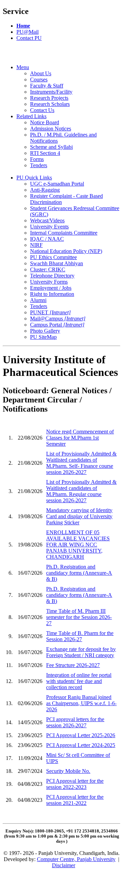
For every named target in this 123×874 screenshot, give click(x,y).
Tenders (38, 165)
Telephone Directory (52, 276)
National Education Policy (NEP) (66, 251)
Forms (37, 159)
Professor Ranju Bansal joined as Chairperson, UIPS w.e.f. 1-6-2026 (81, 703)
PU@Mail (27, 32)
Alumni (38, 300)
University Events (49, 226)
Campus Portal (57, 325)
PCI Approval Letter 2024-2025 (80, 745)
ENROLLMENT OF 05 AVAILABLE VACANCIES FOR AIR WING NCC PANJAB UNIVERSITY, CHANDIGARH (78, 544)
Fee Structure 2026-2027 (73, 665)
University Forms (49, 282)
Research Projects (49, 98)
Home (23, 26)
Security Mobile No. (68, 771)
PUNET (50, 312)
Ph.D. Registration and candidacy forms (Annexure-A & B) (79, 573)
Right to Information (52, 294)
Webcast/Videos (47, 220)
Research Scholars (50, 104)
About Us (40, 73)
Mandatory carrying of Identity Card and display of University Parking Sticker (79, 516)
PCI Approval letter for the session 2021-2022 (75, 800)
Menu (22, 67)
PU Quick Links (34, 177)
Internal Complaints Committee (63, 233)
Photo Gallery (45, 331)
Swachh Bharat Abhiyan (56, 263)
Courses (38, 79)
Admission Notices (50, 128)
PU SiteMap (43, 337)
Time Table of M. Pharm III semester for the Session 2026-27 (79, 617)
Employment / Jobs (50, 288)
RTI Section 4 (45, 153)
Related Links (31, 116)
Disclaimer (63, 865)
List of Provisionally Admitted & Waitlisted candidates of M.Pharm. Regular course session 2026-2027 (81, 491)
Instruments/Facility (51, 92)
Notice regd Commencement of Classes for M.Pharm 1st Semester (80, 438)
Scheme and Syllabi (51, 147)
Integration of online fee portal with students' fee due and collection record (78, 681)
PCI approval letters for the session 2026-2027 (75, 722)
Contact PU (29, 38)
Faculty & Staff (46, 86)
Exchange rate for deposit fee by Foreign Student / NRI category (81, 652)
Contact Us (42, 110)
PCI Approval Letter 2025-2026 (80, 735)
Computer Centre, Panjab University (76, 859)
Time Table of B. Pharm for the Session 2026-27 (79, 636)
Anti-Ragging (45, 190)
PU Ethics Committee (53, 257)
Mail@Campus (57, 318)
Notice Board (44, 122)
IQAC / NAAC (47, 239)
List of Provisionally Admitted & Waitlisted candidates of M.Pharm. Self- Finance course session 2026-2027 (81, 463)
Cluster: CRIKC (47, 269)
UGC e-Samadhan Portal (57, 184)
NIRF (36, 245)
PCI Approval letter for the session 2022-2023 (75, 784)
